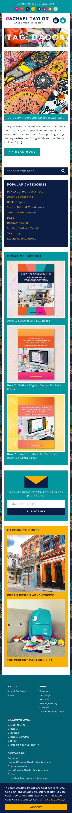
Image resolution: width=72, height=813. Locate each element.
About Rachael (17, 691)
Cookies (44, 707)
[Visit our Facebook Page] (22, 9)
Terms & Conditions (51, 711)
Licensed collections (21, 238)
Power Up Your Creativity (25, 191)
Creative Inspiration (21, 212)
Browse (43, 691)
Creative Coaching (20, 196)
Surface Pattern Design (23, 228)
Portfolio (13, 729)
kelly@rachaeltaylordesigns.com (28, 770)
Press (11, 695)
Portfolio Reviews (19, 737)
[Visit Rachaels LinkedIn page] (39, 9)
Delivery (44, 695)
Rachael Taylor (17, 223)
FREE (11, 217)
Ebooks (12, 741)
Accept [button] (36, 807)
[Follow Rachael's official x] (28, 9)
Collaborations (17, 725)
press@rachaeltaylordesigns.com (28, 778)
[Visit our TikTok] (44, 9)
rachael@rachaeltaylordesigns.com (29, 762)
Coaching (13, 733)
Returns (44, 699)
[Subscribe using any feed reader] (55, 9)
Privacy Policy (48, 703)
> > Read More (22, 152)
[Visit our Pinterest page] (33, 9)
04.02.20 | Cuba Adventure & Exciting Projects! (37, 117)
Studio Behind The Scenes (25, 207)
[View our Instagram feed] (16, 9)
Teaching (13, 233)
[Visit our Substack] (50, 9)
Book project (16, 202)
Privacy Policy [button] (54, 799)
